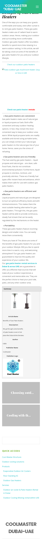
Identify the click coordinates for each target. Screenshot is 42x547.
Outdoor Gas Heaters (12, 480)
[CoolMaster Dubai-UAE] (21, 9)
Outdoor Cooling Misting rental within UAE (21, 498)
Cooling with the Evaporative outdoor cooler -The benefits (19, 415)
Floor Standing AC (10, 476)
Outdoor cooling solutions (13, 462)
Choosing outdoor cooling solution (23, 393)
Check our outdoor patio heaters (21, 64)
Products (6, 466)
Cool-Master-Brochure (11, 457)
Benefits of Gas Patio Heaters (20, 14)
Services (5, 485)
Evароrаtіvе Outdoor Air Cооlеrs (17, 471)
